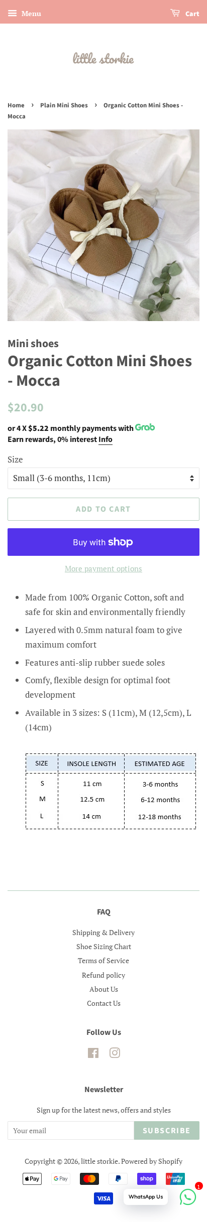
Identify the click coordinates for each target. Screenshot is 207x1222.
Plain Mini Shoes (64, 105)
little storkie (99, 1161)
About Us (103, 989)
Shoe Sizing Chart (103, 946)
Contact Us (104, 1003)
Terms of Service (103, 960)
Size (15, 459)
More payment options (103, 568)
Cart (191, 14)
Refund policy (103, 975)
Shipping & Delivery (103, 932)
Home (16, 105)
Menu (30, 13)
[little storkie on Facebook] (93, 1054)
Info (105, 439)
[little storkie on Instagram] (114, 1054)
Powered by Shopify (151, 1161)
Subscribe (167, 1130)
